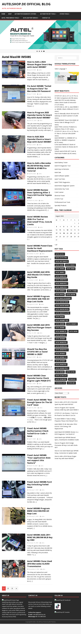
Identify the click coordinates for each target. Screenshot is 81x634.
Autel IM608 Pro (61, 276)
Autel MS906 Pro (61, 364)
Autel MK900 (73, 331)
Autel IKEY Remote (62, 261)
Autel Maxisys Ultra (62, 313)
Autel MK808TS (72, 324)
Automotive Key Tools (47, 14)
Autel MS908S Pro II (62, 368)
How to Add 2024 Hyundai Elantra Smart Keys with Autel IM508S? (39, 139)
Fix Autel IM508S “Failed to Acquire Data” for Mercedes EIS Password (39, 89)
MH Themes (52, 622)
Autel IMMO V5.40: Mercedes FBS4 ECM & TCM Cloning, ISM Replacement (66, 426)
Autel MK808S (60, 324)
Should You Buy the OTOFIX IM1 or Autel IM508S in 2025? (37, 352)
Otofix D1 (72, 379)
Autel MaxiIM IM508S (62, 305)
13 (67, 230)
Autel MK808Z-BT (61, 331)
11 (60, 230)
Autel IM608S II (60, 291)
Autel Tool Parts (60, 179)
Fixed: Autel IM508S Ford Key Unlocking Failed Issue (39, 484)
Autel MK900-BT (61, 335)
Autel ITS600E (72, 291)
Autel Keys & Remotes (62, 169)
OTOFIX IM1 (71, 383)
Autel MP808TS (60, 353)
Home (3, 14)
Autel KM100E (70, 294)
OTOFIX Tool (59, 199)
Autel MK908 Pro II (62, 350)
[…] (48, 80)
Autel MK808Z (60, 328)
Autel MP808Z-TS (61, 357)
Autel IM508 (59, 265)
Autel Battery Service (30, 18)
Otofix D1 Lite (60, 383)
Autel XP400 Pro (61, 379)
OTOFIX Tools (64, 14)
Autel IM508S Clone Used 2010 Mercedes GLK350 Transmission (39, 564)
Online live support (34, 612)
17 (56, 233)
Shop (10, 14)
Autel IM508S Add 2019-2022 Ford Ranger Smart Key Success (39, 327)
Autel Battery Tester (61, 162)
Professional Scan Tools (62, 202)
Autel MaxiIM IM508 (62, 302)
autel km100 (60, 294)
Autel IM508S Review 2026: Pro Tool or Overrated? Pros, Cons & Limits (39, 220)
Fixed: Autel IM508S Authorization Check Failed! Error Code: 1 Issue (37, 432)
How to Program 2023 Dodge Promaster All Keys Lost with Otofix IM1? (66, 445)
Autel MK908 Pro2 (61, 346)
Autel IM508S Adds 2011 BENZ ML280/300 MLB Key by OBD (39, 537)
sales (40, 70)
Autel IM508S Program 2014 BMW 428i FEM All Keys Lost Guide (38, 299)
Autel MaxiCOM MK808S (63, 298)
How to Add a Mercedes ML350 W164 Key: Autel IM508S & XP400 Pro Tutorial (39, 167)
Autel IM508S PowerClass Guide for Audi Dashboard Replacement (39, 248)
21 (71, 233)
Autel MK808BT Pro (62, 320)
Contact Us (46, 18)
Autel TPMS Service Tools (10, 18)
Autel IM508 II (70, 265)
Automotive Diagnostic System (25, 14)
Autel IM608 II (60, 272)
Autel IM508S (60, 269)
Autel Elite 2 (60, 254)
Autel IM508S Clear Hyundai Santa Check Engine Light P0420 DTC (39, 378)
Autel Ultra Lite (61, 375)
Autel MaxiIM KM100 (62, 309)
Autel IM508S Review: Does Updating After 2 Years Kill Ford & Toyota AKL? (39, 194)
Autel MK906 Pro (61, 342)
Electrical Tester (60, 196)
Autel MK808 (60, 317)
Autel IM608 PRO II (61, 287)
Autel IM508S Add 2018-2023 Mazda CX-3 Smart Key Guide (38, 275)
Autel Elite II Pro (61, 258)
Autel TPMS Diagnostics (62, 182)
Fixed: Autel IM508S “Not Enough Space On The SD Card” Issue (39, 402)
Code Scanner (59, 192)
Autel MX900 (60, 372)
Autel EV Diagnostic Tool (62, 166)
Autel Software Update (62, 176)
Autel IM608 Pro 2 (61, 283)
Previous (2, 34)
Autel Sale (58, 172)
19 (64, 233)
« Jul (56, 245)
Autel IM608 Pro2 (61, 280)
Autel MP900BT (60, 361)
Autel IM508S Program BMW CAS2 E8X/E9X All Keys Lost (38, 511)
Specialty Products (60, 205)
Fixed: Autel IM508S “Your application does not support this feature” (38, 459)
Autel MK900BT (60, 339)
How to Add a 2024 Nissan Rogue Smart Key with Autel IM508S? (39, 64)
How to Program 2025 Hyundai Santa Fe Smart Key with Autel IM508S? (39, 115)
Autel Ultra (70, 372)
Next (78, 34)
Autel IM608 (70, 269)
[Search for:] (67, 58)
